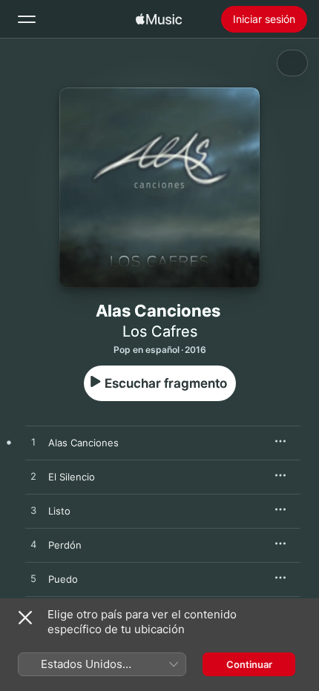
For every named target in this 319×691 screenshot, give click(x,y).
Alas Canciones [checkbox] (83, 443)
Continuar (249, 664)
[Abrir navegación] (26, 19)
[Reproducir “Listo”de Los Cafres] (33, 511)
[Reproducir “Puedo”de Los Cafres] (33, 579)
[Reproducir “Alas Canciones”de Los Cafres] (33, 442)
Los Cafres (159, 331)
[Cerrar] (25, 617)
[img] (159, 19)
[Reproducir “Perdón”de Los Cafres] (33, 545)
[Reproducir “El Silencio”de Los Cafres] (33, 476)
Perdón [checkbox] (65, 545)
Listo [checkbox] (59, 511)
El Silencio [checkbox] (71, 477)
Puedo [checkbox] (63, 579)
